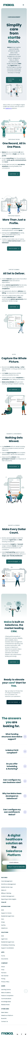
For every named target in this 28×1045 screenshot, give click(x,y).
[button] (23, 5)
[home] (8, 5)
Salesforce (8, 108)
